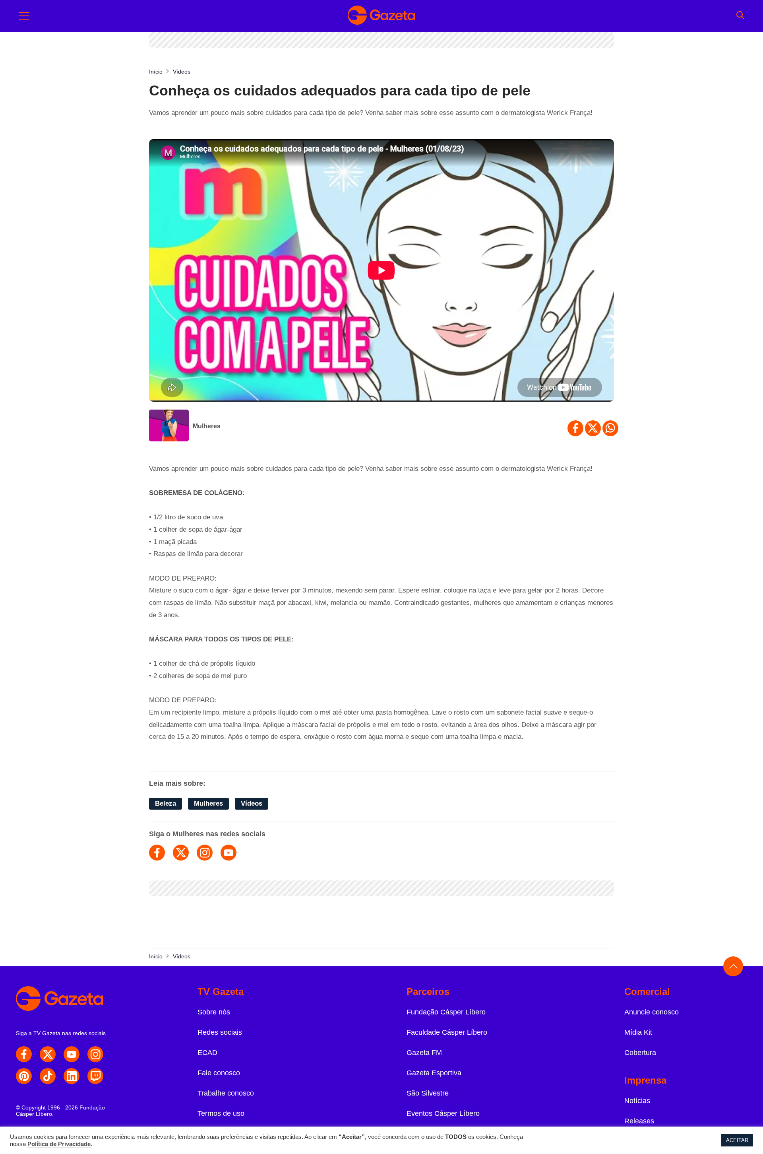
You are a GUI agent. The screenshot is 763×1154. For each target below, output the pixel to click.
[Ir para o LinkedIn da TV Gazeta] (71, 1076)
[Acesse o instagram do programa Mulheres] (205, 853)
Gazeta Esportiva (434, 1073)
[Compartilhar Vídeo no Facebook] (575, 428)
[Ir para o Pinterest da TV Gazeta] (24, 1076)
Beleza (165, 803)
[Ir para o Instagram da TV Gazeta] (95, 1054)
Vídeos (251, 803)
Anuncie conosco (651, 1012)
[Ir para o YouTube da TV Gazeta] (71, 1054)
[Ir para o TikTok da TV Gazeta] (48, 1076)
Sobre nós (214, 1012)
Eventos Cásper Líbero (443, 1113)
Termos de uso (221, 1113)
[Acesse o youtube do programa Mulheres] (228, 853)
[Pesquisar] (740, 16)
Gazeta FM (424, 1053)
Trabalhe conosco (226, 1093)
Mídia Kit (638, 1032)
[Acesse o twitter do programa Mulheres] (181, 853)
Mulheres (207, 426)
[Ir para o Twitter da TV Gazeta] (48, 1054)
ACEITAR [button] (737, 1140)
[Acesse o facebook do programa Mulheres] (157, 853)
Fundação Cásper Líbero (446, 1012)
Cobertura (640, 1053)
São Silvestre (428, 1093)
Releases (639, 1121)
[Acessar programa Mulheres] (169, 426)
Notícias (637, 1101)
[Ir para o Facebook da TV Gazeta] (24, 1054)
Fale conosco (219, 1073)
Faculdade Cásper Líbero (447, 1032)
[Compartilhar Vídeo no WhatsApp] (610, 428)
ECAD (207, 1053)
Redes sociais (220, 1032)
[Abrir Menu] (24, 16)
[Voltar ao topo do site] (733, 966)
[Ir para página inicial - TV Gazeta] (381, 16)
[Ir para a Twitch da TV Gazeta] (95, 1076)
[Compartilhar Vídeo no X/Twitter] (593, 428)
